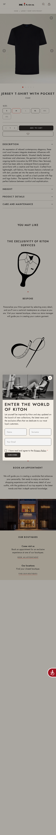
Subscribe (12, 455)
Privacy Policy (40, 450)
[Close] (50, 378)
